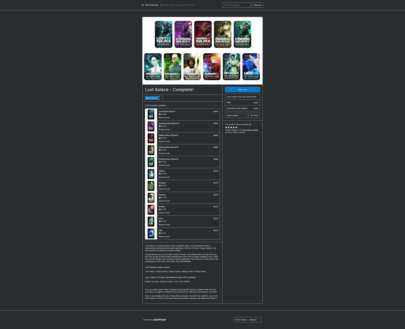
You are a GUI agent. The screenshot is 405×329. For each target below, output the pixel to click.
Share (255, 115)
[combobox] (236, 115)
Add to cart (242, 90)
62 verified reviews (250, 130)
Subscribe (257, 5)
